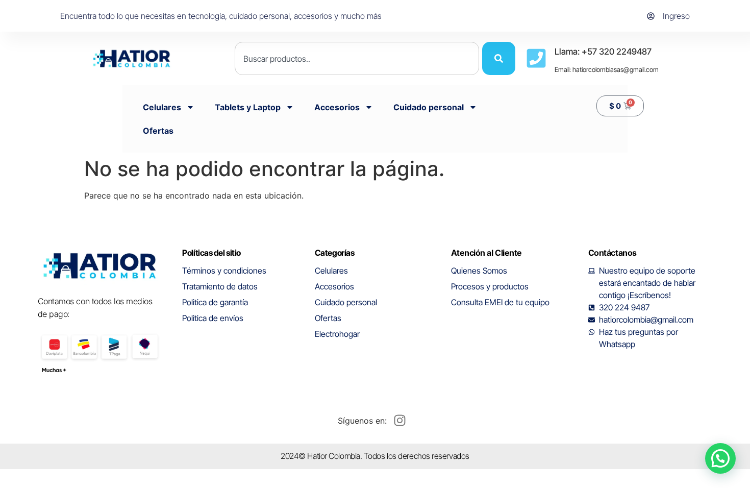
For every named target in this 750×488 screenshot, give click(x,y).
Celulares (162, 107)
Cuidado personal (428, 107)
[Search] (498, 58)
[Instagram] (399, 420)
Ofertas (158, 131)
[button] (720, 458)
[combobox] (357, 58)
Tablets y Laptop (248, 107)
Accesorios (337, 107)
